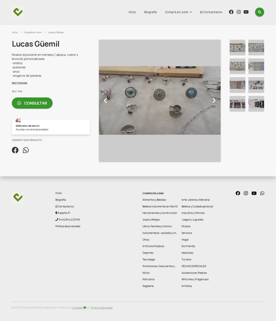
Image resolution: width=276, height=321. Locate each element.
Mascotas (187, 253)
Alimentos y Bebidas (154, 200)
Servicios (187, 233)
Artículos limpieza (153, 246)
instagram (19, 83)
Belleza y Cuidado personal (197, 206)
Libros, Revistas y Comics (157, 226)
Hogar (185, 239)
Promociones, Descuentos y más (161, 266)
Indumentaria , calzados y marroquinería (167, 233)
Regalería (148, 286)
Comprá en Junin (176, 12)
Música (186, 226)
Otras (146, 239)
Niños (146, 273)
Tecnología (149, 259)
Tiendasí (77, 307)
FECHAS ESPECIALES (194, 266)
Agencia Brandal (102, 307)
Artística (187, 286)
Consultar (35, 103)
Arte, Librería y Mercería (196, 200)
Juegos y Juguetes (192, 219)
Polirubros (149, 279)
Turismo (186, 259)
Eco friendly (188, 246)
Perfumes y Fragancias (195, 279)
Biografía (150, 12)
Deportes (148, 253)
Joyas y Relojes (56, 32)
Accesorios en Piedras (194, 273)
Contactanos (212, 12)
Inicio (132, 12)
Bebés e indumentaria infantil (160, 206)
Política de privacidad (67, 226)
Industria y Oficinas (193, 213)
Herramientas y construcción (160, 213)
